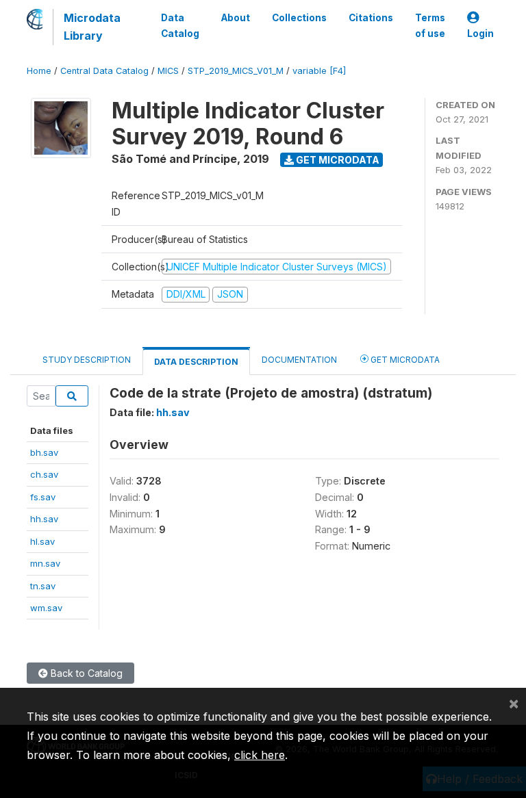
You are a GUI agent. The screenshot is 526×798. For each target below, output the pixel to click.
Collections (299, 17)
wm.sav (46, 607)
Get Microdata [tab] (404, 360)
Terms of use (430, 25)
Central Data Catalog (104, 71)
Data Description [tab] (196, 362)
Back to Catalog (85, 673)
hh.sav (44, 518)
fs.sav (42, 496)
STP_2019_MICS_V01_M (236, 71)
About (235, 17)
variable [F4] (319, 71)
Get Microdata (336, 160)
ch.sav (44, 474)
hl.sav (42, 541)
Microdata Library (92, 26)
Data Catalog (180, 25)
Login (480, 33)
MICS (168, 71)
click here (259, 755)
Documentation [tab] (299, 360)
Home (39, 71)
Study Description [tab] (86, 360)
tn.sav (42, 585)
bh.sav (44, 452)
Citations (371, 17)
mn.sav (45, 563)
